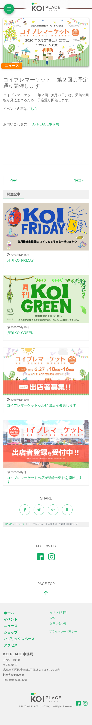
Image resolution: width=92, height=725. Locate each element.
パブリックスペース (19, 639)
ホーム (9, 613)
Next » (78, 180)
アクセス (11, 645)
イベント (11, 619)
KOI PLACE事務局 (45, 124)
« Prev (12, 180)
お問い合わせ (58, 623)
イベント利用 (58, 612)
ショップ (11, 632)
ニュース (11, 66)
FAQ (52, 617)
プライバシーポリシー (63, 631)
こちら (32, 109)
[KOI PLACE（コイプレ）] (46, 697)
